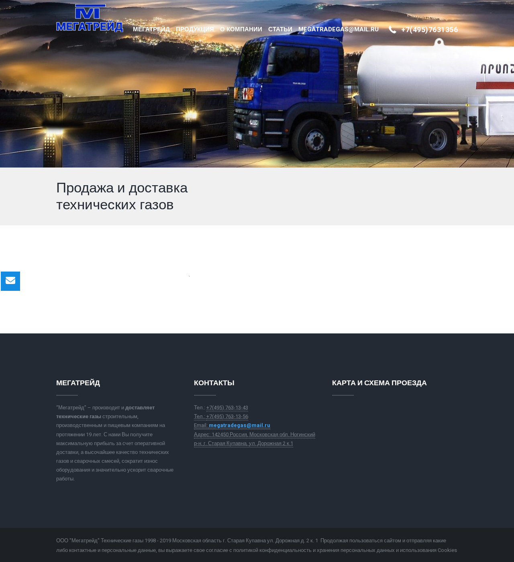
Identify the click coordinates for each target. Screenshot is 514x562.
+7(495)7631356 (429, 30)
